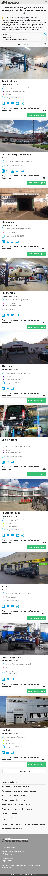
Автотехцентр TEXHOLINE (16, 154)
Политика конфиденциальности (14, 865)
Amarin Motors (10, 81)
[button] (45, 34)
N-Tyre (5, 586)
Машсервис (8, 222)
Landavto (6, 730)
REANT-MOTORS (11, 513)
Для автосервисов (9, 847)
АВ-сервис (7, 366)
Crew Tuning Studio (12, 657)
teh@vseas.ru (7, 861)
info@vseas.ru (7, 854)
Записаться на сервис (36, 115)
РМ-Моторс (8, 293)
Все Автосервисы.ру (14, 2)
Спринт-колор (9, 439)
